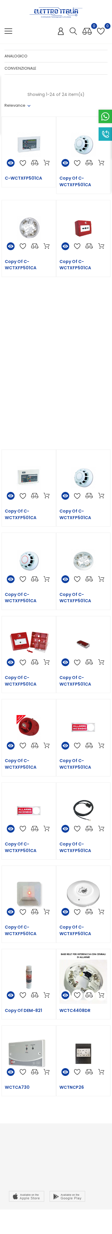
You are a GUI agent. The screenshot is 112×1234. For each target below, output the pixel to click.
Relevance (14, 105)
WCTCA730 (17, 1087)
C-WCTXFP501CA (23, 178)
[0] (87, 32)
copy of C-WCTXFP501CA (75, 181)
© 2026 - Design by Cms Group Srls (56, 1217)
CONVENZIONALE (20, 68)
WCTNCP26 (71, 1087)
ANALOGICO (15, 56)
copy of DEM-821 (23, 1010)
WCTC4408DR (74, 1010)
